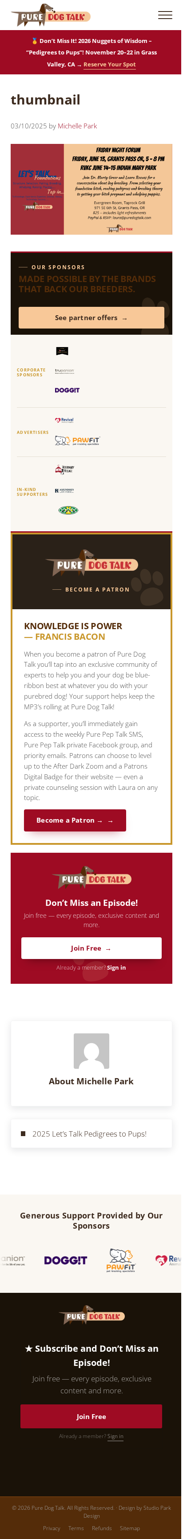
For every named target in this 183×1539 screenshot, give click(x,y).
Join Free (86, 948)
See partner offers (86, 317)
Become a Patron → (69, 820)
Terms (76, 1528)
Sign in (116, 967)
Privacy (51, 1528)
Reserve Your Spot (110, 64)
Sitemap (130, 1528)
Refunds (102, 1528)
